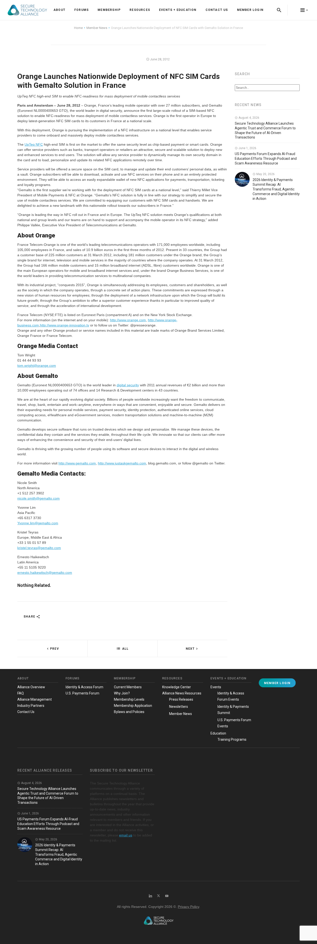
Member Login (250, 10)
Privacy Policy (188, 907)
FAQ (20, 693)
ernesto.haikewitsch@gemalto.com (44, 573)
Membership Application (133, 706)
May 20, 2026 (265, 174)
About (59, 10)
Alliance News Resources (181, 693)
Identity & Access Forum (84, 687)
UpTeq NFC (34, 144)
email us (125, 835)
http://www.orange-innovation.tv (64, 325)
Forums (81, 10)
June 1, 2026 (247, 148)
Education (218, 733)
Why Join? (122, 693)
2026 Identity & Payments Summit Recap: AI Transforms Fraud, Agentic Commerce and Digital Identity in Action (276, 189)
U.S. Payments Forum (82, 693)
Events (216, 687)
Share (30, 616)
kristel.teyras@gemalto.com (39, 548)
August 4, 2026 (248, 117)
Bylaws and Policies (129, 712)
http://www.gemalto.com (77, 463)
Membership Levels (129, 699)
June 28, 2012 (159, 59)
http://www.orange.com (128, 320)
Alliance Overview (31, 687)
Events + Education (178, 10)
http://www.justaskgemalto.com (122, 463)
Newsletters (178, 707)
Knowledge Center (176, 687)
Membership (109, 10)
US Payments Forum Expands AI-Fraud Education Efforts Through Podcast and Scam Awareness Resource (266, 158)
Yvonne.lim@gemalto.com (37, 523)
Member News (180, 714)
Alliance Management (34, 699)
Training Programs (231, 739)
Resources (140, 10)
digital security (128, 385)
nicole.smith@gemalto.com (38, 498)
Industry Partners (30, 706)
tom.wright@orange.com (36, 366)
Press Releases (181, 699)
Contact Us (217, 10)
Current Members (128, 687)
